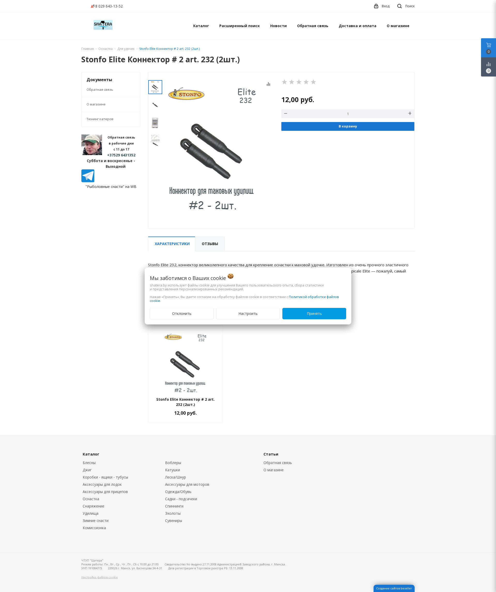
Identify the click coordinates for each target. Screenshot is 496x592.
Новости (278, 25)
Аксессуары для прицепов (105, 491)
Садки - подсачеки (181, 498)
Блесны (89, 462)
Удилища (90, 513)
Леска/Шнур (175, 477)
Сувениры (173, 520)
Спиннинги (174, 506)
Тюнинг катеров (100, 119)
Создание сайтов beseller (394, 588)
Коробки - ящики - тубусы (105, 477)
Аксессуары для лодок (102, 484)
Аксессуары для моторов (187, 484)
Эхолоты (173, 513)
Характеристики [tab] (172, 243)
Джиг (87, 469)
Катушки (172, 469)
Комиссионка (94, 527)
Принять (314, 313)
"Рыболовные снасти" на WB (111, 186)
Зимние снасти (96, 520)
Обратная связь (312, 25)
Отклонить (181, 313)
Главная (87, 49)
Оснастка (91, 498)
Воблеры (173, 462)
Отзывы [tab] (210, 243)
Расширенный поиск (239, 25)
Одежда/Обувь (178, 491)
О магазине (398, 25)
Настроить (248, 313)
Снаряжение (93, 506)
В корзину (348, 126)
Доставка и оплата (357, 25)
